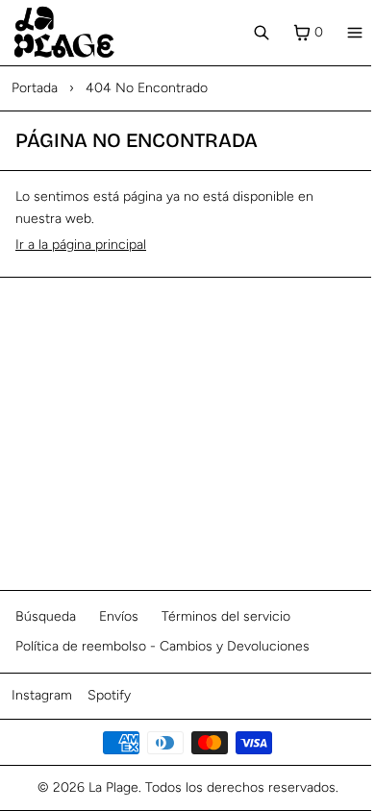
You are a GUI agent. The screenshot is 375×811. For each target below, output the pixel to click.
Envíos (118, 616)
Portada (35, 88)
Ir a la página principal (80, 244)
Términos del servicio (226, 616)
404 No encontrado (147, 88)
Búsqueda (45, 616)
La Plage (113, 787)
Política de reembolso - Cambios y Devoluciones (162, 646)
